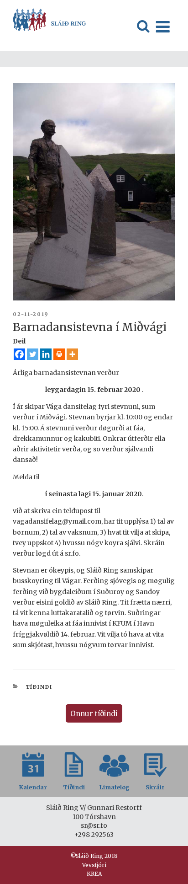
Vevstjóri (94, 865)
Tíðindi (39, 687)
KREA (94, 873)
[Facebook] (19, 354)
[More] (72, 354)
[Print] (59, 354)
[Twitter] (32, 354)
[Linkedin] (46, 354)
